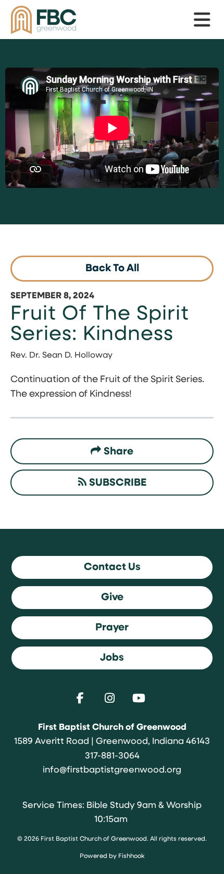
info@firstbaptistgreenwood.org (112, 770)
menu (203, 19)
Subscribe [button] (117, 483)
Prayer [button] (112, 628)
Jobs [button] (112, 658)
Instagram (112, 698)
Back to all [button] (112, 268)
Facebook (83, 698)
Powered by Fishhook (112, 856)
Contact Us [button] (112, 567)
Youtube (141, 698)
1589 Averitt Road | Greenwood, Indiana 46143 (112, 741)
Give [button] (112, 597)
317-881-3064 (112, 756)
